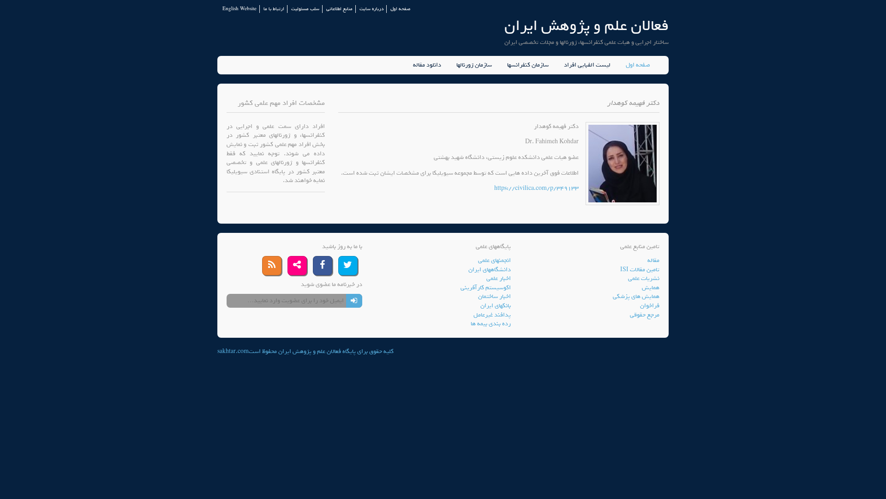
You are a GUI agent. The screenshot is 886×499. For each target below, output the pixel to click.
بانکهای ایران (495, 305)
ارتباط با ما (273, 9)
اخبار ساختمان (494, 296)
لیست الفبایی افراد (587, 65)
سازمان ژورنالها (474, 65)
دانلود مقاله (427, 65)
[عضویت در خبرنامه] (354, 301)
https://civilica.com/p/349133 (536, 188)
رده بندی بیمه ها (491, 324)
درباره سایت (371, 9)
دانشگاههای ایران (489, 269)
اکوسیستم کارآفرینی (486, 287)
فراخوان (649, 305)
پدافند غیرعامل (492, 315)
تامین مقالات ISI (639, 269)
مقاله (653, 260)
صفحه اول (400, 9)
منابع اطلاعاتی (339, 9)
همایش (650, 287)
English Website (239, 9)
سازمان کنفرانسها (528, 65)
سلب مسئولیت (305, 9)
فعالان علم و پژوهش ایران (586, 25)
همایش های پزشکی (636, 296)
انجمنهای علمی (494, 260)
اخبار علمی (498, 278)
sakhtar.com (233, 351)
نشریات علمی (643, 278)
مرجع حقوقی (644, 315)
